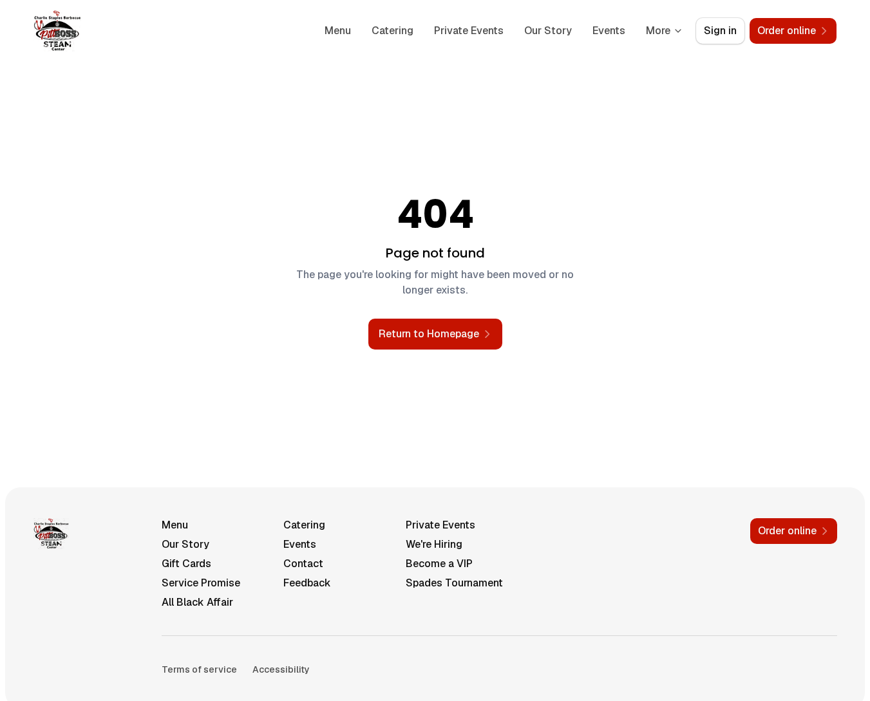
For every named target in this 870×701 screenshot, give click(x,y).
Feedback (307, 583)
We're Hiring (434, 544)
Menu (338, 30)
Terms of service (199, 669)
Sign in (720, 30)
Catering (392, 30)
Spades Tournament (454, 583)
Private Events (469, 30)
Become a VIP (439, 563)
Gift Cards (186, 563)
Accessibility (281, 669)
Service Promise (201, 583)
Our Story (548, 30)
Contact (303, 563)
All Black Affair (197, 602)
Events (608, 30)
